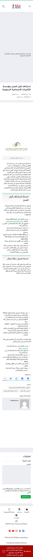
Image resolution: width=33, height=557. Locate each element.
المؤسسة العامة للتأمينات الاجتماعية (19, 387)
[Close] (3, 551)
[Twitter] (10, 378)
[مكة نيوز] (16, 6)
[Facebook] (28, 378)
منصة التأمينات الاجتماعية (14, 221)
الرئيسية (28, 53)
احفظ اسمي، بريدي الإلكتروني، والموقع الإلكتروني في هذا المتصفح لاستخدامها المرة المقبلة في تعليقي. (16, 490)
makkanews (24, 94)
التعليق (28, 464)
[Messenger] (22, 378)
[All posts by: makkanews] (24, 404)
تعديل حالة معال (25, 391)
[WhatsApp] (16, 378)
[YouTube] (13, 530)
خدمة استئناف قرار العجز (11, 391)
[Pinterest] (9, 530)
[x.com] (20, 530)
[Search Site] (3, 6)
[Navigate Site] (29, 6)
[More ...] (5, 378)
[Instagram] (16, 530)
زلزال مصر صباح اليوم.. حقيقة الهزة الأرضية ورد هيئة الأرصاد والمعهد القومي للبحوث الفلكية (14, 551)
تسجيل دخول (23, 348)
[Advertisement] (16, 31)
